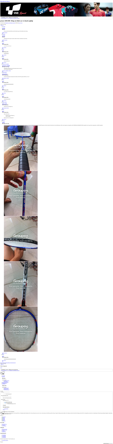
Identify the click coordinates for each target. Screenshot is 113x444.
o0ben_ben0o (4, 103)
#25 (2, 63)
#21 (2, 33)
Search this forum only (8, 402)
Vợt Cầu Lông (4, 425)
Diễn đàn (3, 376)
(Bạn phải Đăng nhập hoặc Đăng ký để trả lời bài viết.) (8, 362)
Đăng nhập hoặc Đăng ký (5, 1)
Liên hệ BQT (4, 431)
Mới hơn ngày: (3, 399)
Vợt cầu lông (4, 435)
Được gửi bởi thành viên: (4, 395)
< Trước (1, 25)
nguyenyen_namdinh (6, 65)
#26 (2, 71)
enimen (3, 122)
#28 (2, 86)
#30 (2, 101)
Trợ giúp (3, 430)
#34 (2, 361)
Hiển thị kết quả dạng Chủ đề (11, 403)
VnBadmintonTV (4, 383)
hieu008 (3, 28)
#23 (2, 48)
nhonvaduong (4, 78)
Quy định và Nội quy (5, 440)
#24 (2, 55)
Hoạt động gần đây (6, 389)
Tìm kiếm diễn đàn (6, 380)
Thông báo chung (4, 429)
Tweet (1, 367)
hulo (3, 43)
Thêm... (4, 409)
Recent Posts (5, 381)
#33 (2, 353)
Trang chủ (3, 375)
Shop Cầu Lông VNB (5, 382)
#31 (2, 108)
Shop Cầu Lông (4, 424)
